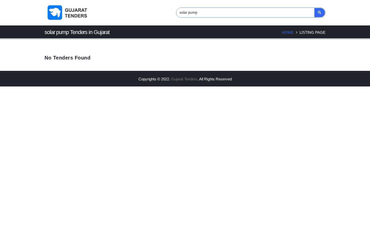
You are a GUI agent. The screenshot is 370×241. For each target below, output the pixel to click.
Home (287, 32)
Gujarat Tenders (184, 79)
